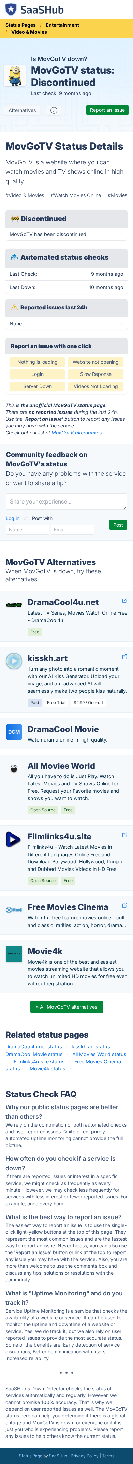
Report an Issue (107, 110)
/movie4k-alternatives (31, 944)
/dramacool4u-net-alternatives (41, 595)
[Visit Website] (124, 600)
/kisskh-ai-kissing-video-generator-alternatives (60, 651)
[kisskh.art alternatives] (14, 661)
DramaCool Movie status (34, 1054)
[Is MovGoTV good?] (54, 110)
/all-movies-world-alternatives (40, 759)
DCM (14, 732)
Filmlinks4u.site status (39, 1061)
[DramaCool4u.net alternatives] (14, 605)
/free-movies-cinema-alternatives (44, 900)
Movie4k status (47, 1069)
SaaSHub (58, 1455)
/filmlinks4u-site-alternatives (38, 829)
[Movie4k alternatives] (14, 954)
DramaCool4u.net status (33, 1046)
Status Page (30, 1455)
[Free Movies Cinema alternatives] (14, 910)
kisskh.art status (91, 1046)
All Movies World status (99, 1054)
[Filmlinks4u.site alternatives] (14, 839)
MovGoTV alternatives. (77, 432)
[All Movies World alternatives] (14, 769)
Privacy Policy (85, 1455)
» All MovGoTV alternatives (67, 1007)
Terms (108, 1455)
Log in (13, 518)
